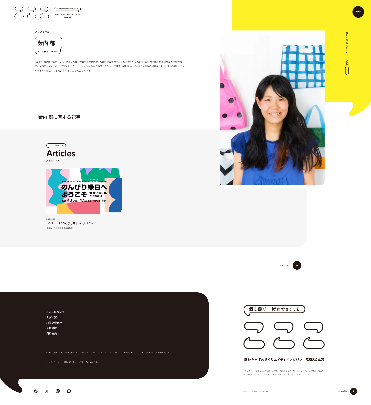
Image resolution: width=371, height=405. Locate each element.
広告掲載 (51, 328)
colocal (149, 352)
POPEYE (85, 352)
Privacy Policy (93, 362)
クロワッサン (96, 352)
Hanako (117, 352)
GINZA (108, 352)
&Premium (129, 352)
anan (48, 352)
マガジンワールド (53, 362)
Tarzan (139, 352)
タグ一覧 (51, 317)
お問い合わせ (54, 322)
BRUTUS (58, 352)
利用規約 (51, 333)
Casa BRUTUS (71, 352)
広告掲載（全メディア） (73, 362)
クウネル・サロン (162, 352)
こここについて (55, 311)
